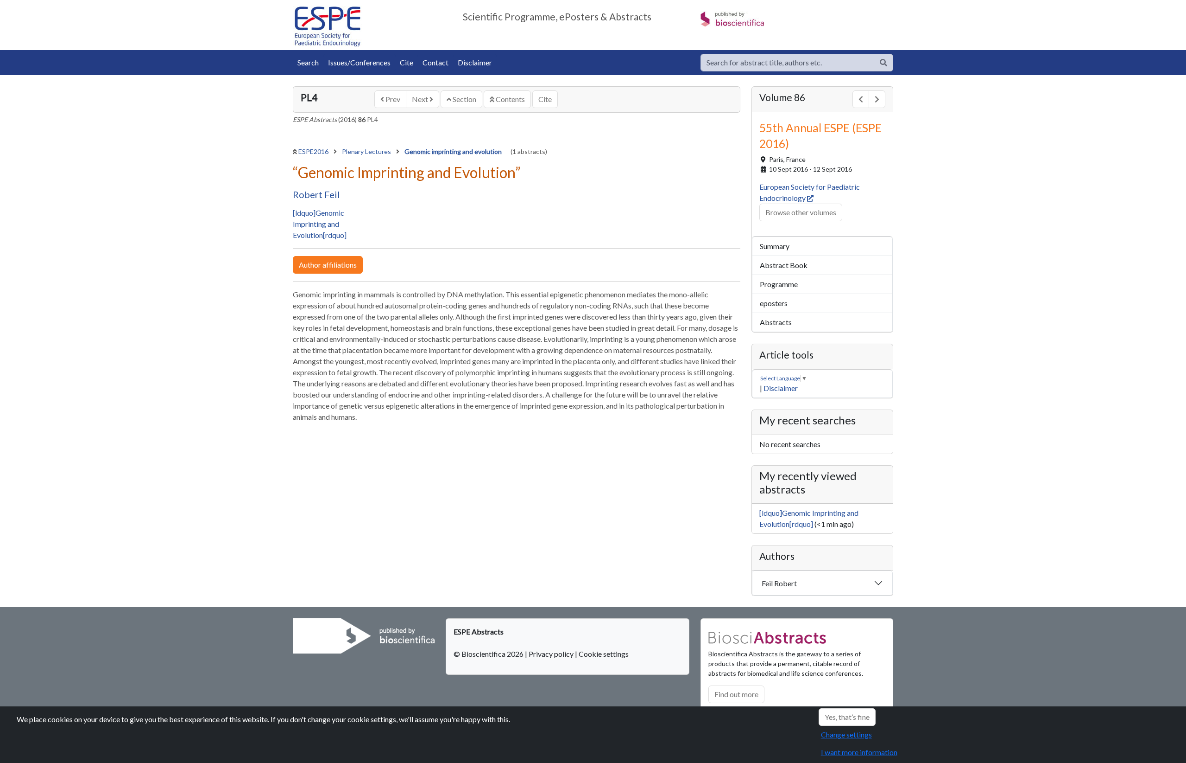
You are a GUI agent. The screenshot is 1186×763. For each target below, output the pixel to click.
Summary (774, 246)
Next (420, 99)
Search (308, 62)
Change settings (846, 734)
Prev (392, 99)
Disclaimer (475, 62)
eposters (774, 303)
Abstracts (776, 322)
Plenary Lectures (367, 151)
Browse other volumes (800, 212)
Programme (779, 284)
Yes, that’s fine (847, 716)
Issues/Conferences (359, 62)
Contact (435, 62)
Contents (509, 99)
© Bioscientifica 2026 (489, 653)
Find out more (736, 694)
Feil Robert (779, 583)
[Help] (883, 62)
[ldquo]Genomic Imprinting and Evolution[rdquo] (320, 223)
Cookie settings (604, 653)
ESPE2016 (314, 151)
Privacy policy (551, 653)
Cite (406, 62)
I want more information (859, 752)
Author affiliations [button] (328, 264)
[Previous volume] (860, 99)
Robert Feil (316, 194)
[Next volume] (877, 99)
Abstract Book (783, 265)
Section (463, 99)
